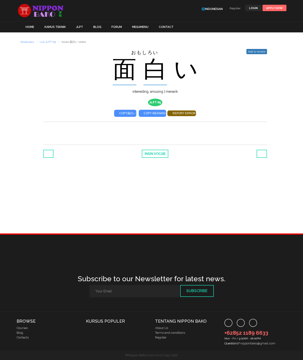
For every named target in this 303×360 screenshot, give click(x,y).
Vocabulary (27, 42)
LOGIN (253, 8)
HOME (30, 27)
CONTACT (166, 27)
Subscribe (197, 291)
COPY (127, 113)
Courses (22, 328)
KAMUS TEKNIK (55, 27)
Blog (20, 332)
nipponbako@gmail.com (257, 343)
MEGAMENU (140, 27)
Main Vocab (155, 154)
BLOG (97, 27)
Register (235, 8)
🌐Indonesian (212, 9)
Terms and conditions (170, 332)
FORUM (116, 27)
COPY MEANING (154, 113)
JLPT (79, 27)
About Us (161, 328)
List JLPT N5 (48, 42)
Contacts (23, 337)
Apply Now (274, 8)
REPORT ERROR (184, 113)
